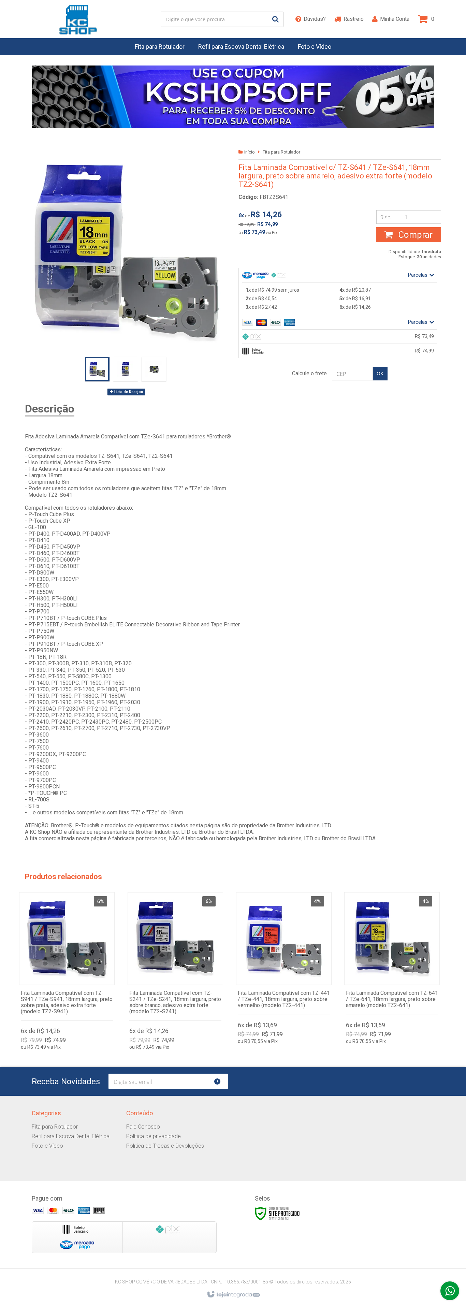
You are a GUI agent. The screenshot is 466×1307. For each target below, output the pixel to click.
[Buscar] (275, 19)
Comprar (414, 235)
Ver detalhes (67, 970)
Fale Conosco (143, 1126)
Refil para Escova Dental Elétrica (71, 1136)
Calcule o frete (309, 373)
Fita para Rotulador (281, 152)
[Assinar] (220, 1081)
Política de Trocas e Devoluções (165, 1146)
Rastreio (354, 19)
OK (380, 373)
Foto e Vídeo (47, 1146)
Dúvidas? (315, 19)
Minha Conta (394, 19)
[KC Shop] (78, 19)
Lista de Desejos (128, 392)
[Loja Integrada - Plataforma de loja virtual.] (233, 1294)
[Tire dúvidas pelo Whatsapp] (449, 1290)
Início (249, 152)
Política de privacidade (153, 1136)
